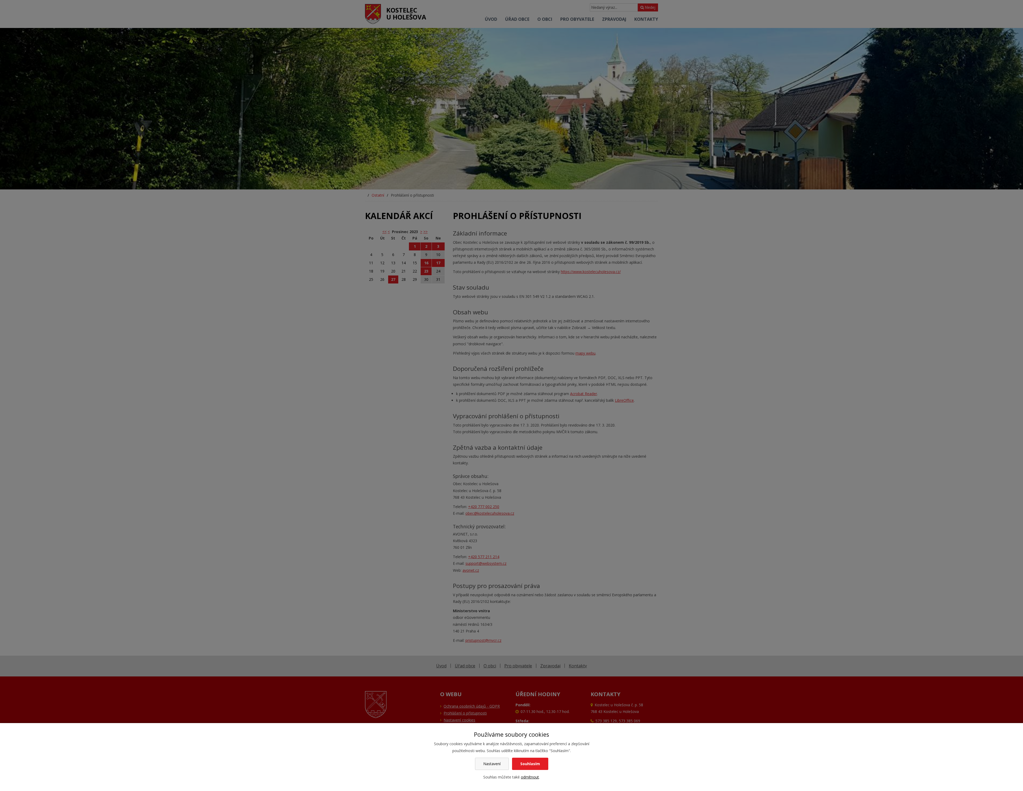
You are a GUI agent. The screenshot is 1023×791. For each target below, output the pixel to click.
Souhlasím (530, 763)
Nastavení (492, 763)
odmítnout (530, 777)
